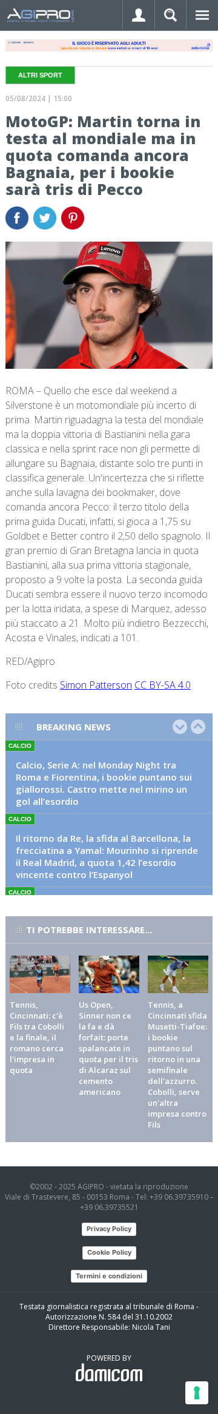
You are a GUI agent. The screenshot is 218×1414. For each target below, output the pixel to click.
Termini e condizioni (109, 1276)
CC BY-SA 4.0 (162, 685)
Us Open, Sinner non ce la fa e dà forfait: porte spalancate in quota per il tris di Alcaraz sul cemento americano (108, 1048)
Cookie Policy (109, 1252)
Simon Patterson (96, 685)
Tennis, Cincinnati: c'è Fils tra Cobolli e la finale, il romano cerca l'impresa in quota (37, 1037)
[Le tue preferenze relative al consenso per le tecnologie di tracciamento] (196, 1392)
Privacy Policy (109, 1228)
